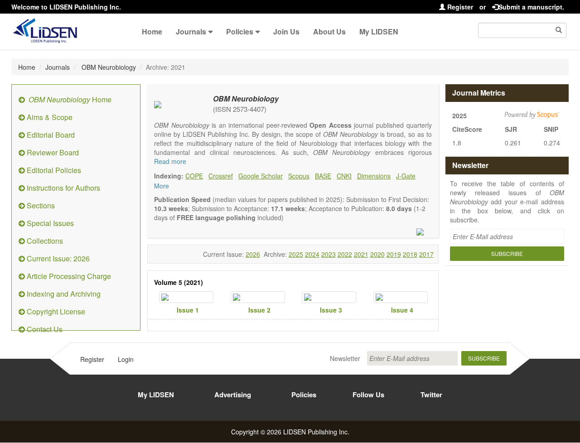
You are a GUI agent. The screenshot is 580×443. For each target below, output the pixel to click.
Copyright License (55, 311)
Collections (44, 241)
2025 (296, 254)
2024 (312, 254)
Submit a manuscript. (531, 6)
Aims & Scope (48, 117)
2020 (377, 254)
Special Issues (49, 223)
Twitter (431, 395)
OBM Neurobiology (108, 67)
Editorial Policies (53, 170)
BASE (323, 175)
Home (152, 31)
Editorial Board (50, 135)
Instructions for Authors (62, 188)
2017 (426, 254)
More (161, 185)
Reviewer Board (52, 152)
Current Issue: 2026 (57, 258)
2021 (361, 254)
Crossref (220, 175)
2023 (328, 254)
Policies (239, 31)
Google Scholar (260, 175)
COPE (194, 175)
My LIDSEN (378, 31)
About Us (329, 31)
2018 (410, 254)
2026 (253, 254)
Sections (40, 205)
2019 (394, 254)
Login (126, 359)
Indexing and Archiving (63, 294)
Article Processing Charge (68, 276)
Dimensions (374, 175)
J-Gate (406, 175)
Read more (170, 161)
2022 (345, 254)
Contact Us (44, 329)
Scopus (298, 175)
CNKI (344, 175)
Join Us (286, 31)
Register (459, 6)
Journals (191, 31)
